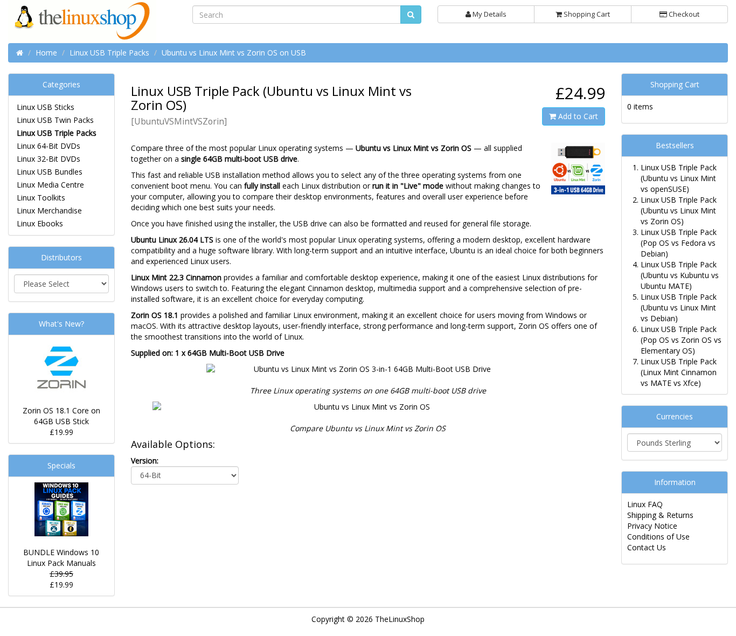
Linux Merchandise (49, 210)
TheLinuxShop (400, 619)
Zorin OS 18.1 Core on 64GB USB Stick (61, 415)
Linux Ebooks (40, 223)
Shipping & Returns (660, 515)
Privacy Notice (652, 526)
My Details (488, 14)
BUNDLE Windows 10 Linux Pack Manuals (61, 557)
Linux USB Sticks (45, 107)
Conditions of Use (658, 536)
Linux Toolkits (41, 197)
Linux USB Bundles (49, 172)
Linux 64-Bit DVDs (48, 146)
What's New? (61, 324)
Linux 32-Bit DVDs (48, 159)
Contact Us (646, 547)
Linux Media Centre (50, 184)
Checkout (683, 14)
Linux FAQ (645, 504)
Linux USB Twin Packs (55, 120)
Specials (61, 465)
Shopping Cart (586, 14)
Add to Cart (577, 116)
